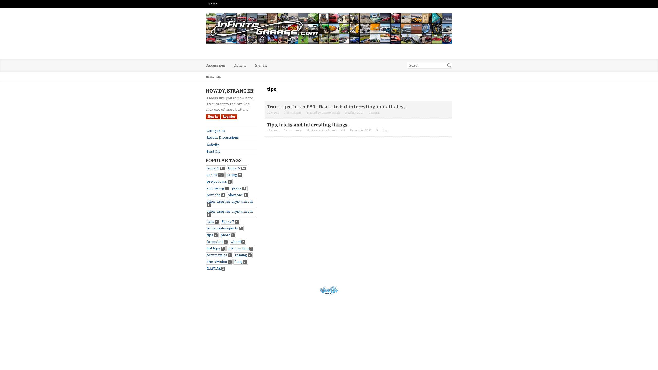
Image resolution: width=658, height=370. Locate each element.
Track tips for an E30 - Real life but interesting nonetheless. (337, 107)
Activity (240, 65)
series (214, 175)
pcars (238, 188)
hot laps (215, 248)
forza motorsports (224, 228)
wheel (237, 242)
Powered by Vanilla (329, 290)
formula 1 (216, 242)
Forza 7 (229, 222)
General (374, 112)
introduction (239, 248)
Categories (216, 131)
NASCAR (215, 268)
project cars (218, 181)
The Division (218, 262)
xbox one (237, 195)
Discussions (216, 65)
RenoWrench (331, 112)
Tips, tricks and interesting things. (308, 125)
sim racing (217, 188)
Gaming (381, 130)
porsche (215, 195)
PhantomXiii (336, 130)
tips (211, 235)
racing (233, 175)
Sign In (261, 65)
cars (212, 222)
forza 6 (215, 168)
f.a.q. (240, 262)
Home (213, 4)
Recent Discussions (223, 138)
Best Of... (214, 151)
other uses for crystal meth (230, 203)
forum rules (219, 255)
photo (227, 235)
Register (229, 116)
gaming (242, 255)
